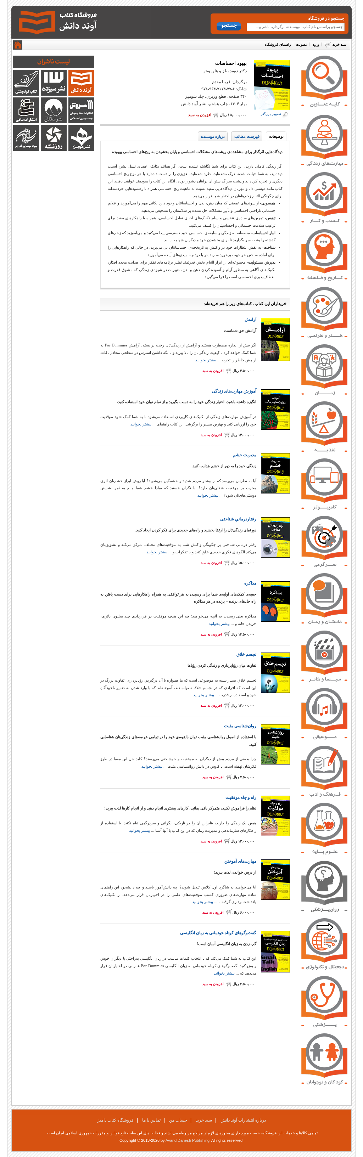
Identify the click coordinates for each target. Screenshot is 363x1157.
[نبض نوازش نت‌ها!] (324, 738)
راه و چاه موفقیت (240, 797)
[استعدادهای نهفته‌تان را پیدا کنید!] (324, 336)
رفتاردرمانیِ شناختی (238, 519)
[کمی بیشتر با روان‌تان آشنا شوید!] (324, 910)
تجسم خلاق (246, 654)
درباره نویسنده (213, 136)
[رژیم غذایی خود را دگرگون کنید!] (324, 450)
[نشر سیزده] (54, 94)
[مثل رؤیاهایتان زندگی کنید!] (324, 164)
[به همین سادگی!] (324, 853)
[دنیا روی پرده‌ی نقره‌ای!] (324, 680)
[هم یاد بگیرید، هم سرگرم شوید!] (324, 565)
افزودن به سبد (199, 115)
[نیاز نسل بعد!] (324, 1083)
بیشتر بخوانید (205, 360)
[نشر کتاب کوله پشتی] (26, 94)
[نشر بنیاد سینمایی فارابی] (26, 149)
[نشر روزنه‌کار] (54, 149)
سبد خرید (339, 44)
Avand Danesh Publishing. (188, 1140)
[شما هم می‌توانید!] (324, 393)
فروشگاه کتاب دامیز (115, 1120)
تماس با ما (151, 1120)
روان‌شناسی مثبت (240, 725)
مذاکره (250, 583)
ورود (316, 44)
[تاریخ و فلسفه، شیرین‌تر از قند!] (324, 279)
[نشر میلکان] (54, 121)
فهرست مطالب (246, 136)
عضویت (302, 44)
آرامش (250, 319)
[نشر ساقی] (26, 121)
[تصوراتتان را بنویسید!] (324, 623)
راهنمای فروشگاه (278, 44)
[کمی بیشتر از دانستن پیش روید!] (324, 795)
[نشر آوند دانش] (81, 94)
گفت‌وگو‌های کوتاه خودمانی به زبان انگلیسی (218, 932)
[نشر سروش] (81, 121)
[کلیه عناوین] (324, 105)
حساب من (178, 1120)
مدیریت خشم (244, 454)
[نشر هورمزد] (81, 149)
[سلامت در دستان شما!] (324, 1025)
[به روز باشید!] (324, 968)
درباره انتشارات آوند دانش (243, 1120)
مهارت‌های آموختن (240, 861)
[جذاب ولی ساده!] (324, 508)
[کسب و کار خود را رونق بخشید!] (324, 222)
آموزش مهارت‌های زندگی (234, 391)
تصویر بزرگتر (271, 114)
